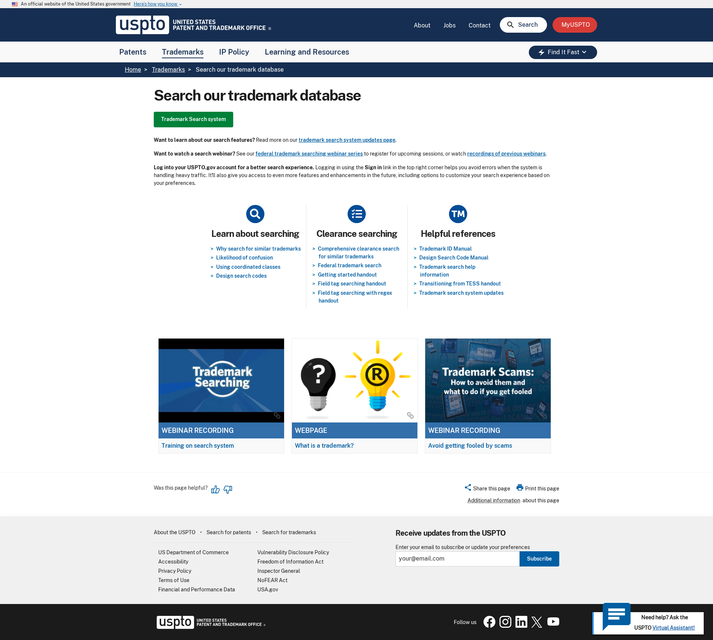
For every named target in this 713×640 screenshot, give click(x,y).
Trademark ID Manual (445, 249)
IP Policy (234, 52)
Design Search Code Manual (453, 258)
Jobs (449, 25)
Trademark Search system (193, 119)
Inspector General (278, 571)
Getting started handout (347, 275)
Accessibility (173, 562)
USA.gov (267, 589)
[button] (487, 490)
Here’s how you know (158, 4)
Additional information (494, 500)
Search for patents (228, 532)
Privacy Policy (174, 571)
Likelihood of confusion (244, 258)
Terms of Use (173, 580)
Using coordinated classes (248, 267)
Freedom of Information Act (290, 562)
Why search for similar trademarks (258, 249)
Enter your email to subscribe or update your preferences (462, 547)
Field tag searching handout (352, 284)
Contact (480, 25)
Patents (132, 52)
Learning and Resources (307, 52)
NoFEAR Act (272, 580)
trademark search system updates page (347, 140)
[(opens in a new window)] (504, 626)
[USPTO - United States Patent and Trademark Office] (210, 627)
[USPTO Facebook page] (488, 626)
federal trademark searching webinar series (309, 154)
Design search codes (241, 276)
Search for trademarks (289, 532)
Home (133, 69)
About (422, 25)
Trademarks (183, 52)
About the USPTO (174, 532)
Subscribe (539, 559)
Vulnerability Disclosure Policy (293, 552)
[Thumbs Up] (215, 489)
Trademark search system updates (461, 293)
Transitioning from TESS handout (460, 284)
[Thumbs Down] (227, 489)
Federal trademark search (349, 265)
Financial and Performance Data (196, 589)
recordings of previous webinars (506, 154)
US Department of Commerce (193, 552)
